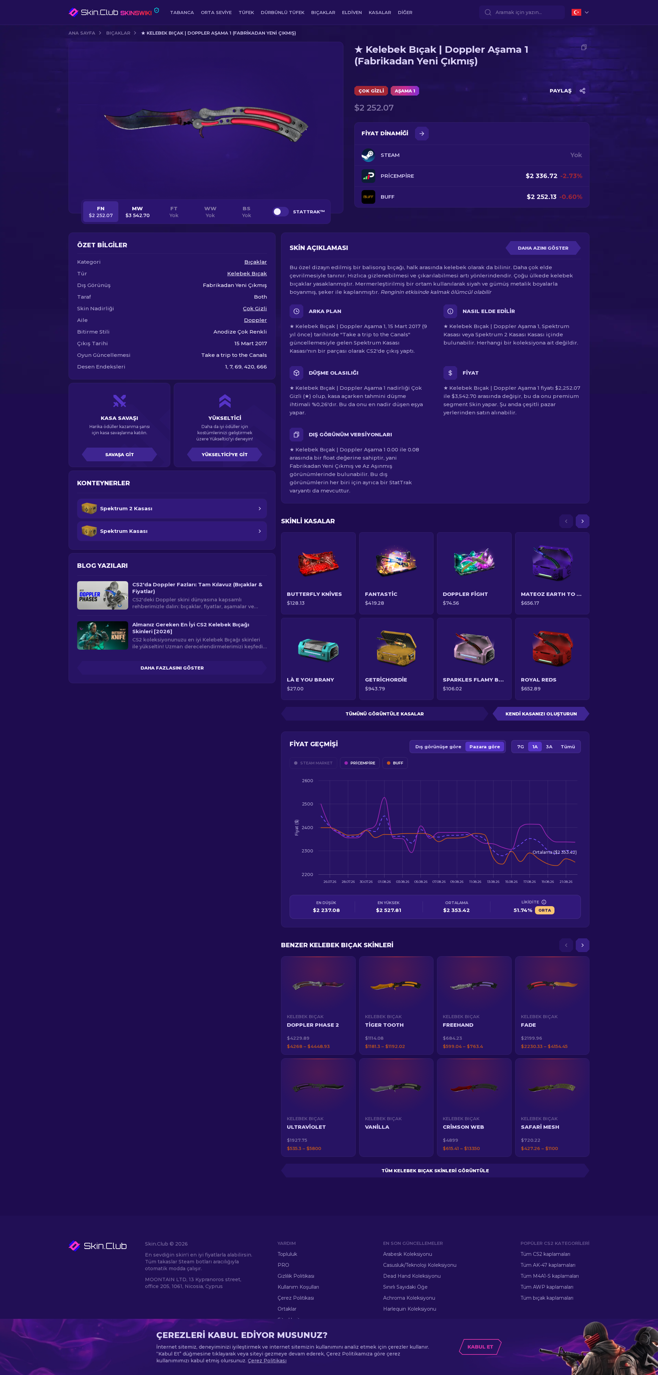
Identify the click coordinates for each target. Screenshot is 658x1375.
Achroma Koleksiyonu (409, 1298)
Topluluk (287, 1254)
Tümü (568, 746)
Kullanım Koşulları (298, 1287)
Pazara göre (485, 746)
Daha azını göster (543, 248)
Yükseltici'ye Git (225, 454)
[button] (318, 1005)
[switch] (280, 211)
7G (520, 746)
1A (535, 746)
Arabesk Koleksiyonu (407, 1254)
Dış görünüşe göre (438, 746)
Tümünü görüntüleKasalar (384, 713)
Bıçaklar (118, 33)
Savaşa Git (119, 454)
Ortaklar (287, 1309)
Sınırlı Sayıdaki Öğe (405, 1287)
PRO (283, 1265)
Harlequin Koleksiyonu (409, 1309)
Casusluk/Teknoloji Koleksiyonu (419, 1265)
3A (549, 746)
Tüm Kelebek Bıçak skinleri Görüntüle (435, 1170)
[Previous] (566, 521)
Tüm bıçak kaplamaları (547, 1298)
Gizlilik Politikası (296, 1276)
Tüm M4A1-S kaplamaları (550, 1276)
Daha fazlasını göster (172, 668)
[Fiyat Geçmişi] (422, 133)
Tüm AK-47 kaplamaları (548, 1265)
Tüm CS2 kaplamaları (545, 1254)
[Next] (582, 521)
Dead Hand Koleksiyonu (412, 1276)
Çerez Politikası (296, 1298)
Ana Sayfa (82, 33)
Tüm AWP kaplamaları (547, 1287)
